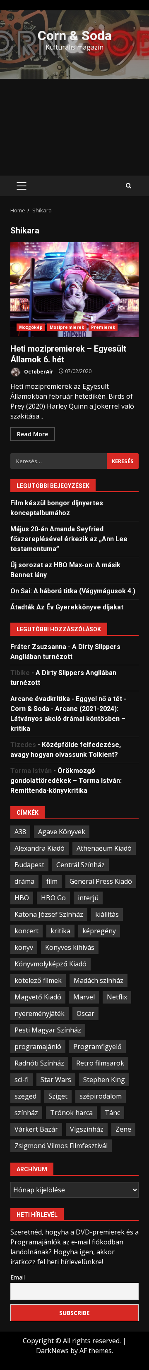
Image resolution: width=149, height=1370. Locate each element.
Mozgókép (31, 327)
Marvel (84, 996)
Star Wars (56, 1079)
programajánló (37, 1046)
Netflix (117, 996)
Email (17, 1277)
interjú (88, 897)
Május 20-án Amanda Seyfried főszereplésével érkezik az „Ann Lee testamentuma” (68, 539)
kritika (60, 930)
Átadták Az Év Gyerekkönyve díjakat (66, 607)
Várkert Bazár (36, 1129)
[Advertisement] (74, 127)
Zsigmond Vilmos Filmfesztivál (61, 1145)
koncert (26, 930)
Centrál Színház (80, 864)
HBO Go (53, 897)
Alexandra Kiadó (39, 848)
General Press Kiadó (101, 881)
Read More (32, 434)
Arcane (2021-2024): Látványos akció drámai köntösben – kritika (67, 719)
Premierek (103, 327)
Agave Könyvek (61, 831)
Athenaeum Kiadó (104, 848)
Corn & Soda (75, 35)
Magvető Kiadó (37, 996)
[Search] (128, 186)
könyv (23, 947)
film (52, 881)
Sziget (57, 1096)
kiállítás (107, 914)
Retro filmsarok (100, 1063)
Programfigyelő (97, 1046)
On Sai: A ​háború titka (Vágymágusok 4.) (72, 591)
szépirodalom (100, 1096)
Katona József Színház (48, 914)
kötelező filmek (38, 980)
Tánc (112, 1112)
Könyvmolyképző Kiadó (50, 963)
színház (26, 1112)
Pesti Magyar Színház (47, 1030)
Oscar (85, 1013)
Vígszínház (86, 1129)
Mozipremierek (67, 327)
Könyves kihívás (69, 947)
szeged (25, 1096)
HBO (21, 897)
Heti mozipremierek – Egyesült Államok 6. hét (74, 289)
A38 (20, 831)
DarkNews (52, 1350)
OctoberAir (38, 371)
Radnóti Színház (39, 1063)
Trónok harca (71, 1112)
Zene (123, 1129)
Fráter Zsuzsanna (38, 647)
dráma (24, 881)
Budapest (29, 864)
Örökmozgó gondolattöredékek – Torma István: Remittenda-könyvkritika (66, 780)
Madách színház (98, 980)
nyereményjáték (39, 1013)
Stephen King (104, 1079)
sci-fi (21, 1079)
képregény (99, 930)
